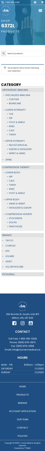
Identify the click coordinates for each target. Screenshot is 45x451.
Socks (13, 222)
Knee (12, 126)
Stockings (15, 218)
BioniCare (15, 103)
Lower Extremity (15, 109)
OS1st (8, 261)
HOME (22, 386)
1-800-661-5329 (12, 2)
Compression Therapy (15, 167)
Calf (12, 130)
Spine (8, 159)
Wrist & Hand (17, 153)
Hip (10, 118)
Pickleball (8, 274)
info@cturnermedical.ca (26, 349)
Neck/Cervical (18, 145)
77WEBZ (27, 448)
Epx (7, 251)
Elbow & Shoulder (20, 149)
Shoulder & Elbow (20, 207)
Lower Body (12, 172)
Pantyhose (15, 226)
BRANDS (22, 403)
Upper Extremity (15, 141)
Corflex (10, 245)
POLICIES (22, 436)
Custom (14, 99)
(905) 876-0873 (27, 342)
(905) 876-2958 (25, 346)
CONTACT (22, 427)
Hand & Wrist (17, 203)
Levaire (9, 256)
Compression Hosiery (18, 214)
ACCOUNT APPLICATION (22, 411)
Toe (11, 114)
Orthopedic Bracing (15, 90)
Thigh (12, 134)
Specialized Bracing (17, 95)
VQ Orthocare (14, 266)
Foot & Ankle (17, 122)
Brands (7, 235)
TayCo (9, 240)
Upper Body (12, 199)
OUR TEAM (22, 419)
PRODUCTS (22, 394)
